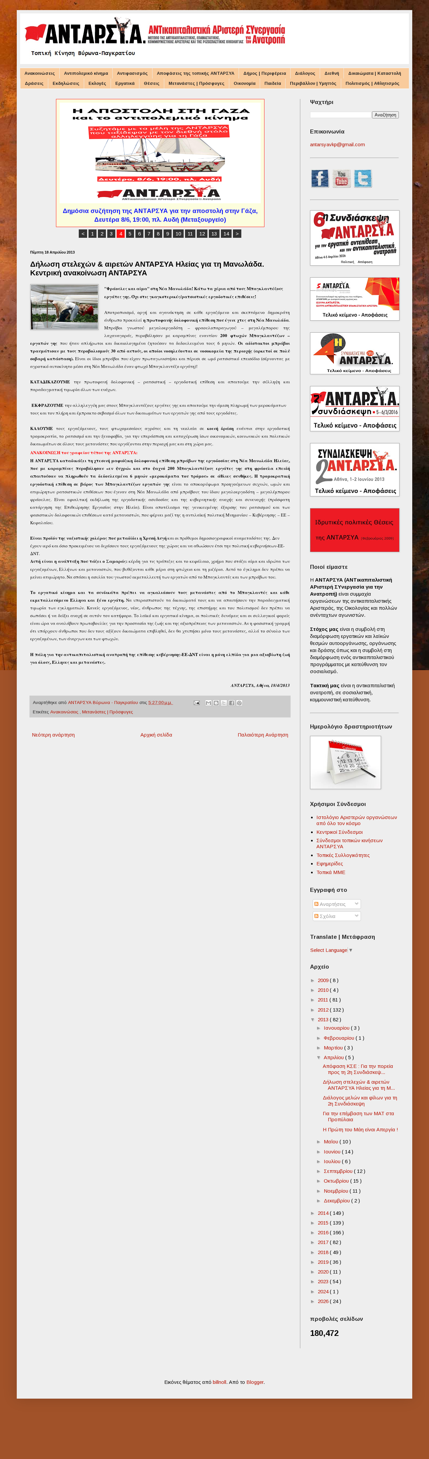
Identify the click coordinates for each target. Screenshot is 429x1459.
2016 (324, 1232)
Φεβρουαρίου (340, 1038)
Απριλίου (334, 1057)
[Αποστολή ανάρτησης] (196, 702)
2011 (323, 1000)
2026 (324, 1301)
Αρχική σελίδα (156, 735)
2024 (324, 1291)
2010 (324, 990)
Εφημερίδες (329, 863)
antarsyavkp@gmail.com (337, 144)
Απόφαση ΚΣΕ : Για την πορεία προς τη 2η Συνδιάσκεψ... (358, 1069)
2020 (324, 1272)
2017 (324, 1242)
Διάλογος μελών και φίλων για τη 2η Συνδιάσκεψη (360, 1100)
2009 (324, 980)
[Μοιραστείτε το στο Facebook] (231, 703)
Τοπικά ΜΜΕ (330, 872)
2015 (324, 1223)
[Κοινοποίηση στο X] (224, 703)
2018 (324, 1252)
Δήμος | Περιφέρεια (264, 73)
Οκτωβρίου (337, 1181)
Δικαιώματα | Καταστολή (374, 73)
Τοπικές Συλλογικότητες (343, 855)
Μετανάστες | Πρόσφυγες (197, 83)
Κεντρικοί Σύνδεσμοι (339, 832)
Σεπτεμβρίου (339, 1171)
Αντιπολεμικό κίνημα (86, 73)
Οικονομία (244, 83)
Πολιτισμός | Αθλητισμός (373, 83)
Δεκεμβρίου (337, 1200)
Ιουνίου (333, 1151)
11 (190, 233)
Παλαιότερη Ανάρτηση (263, 735)
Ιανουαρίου (337, 1028)
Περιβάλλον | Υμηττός (313, 83)
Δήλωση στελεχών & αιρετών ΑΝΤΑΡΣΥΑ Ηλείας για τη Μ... (359, 1085)
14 (226, 233)
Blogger (254, 1382)
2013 (324, 1019)
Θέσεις (152, 83)
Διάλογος (305, 73)
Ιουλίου (333, 1161)
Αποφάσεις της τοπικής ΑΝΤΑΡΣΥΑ (195, 73)
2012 (324, 1010)
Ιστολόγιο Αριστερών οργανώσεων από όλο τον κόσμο (356, 820)
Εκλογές (97, 83)
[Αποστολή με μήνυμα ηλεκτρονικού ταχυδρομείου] (208, 703)
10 (178, 233)
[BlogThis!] (216, 703)
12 (202, 233)
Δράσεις (34, 83)
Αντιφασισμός (132, 73)
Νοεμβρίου (337, 1191)
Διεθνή (331, 73)
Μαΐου (332, 1141)
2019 (324, 1262)
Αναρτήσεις (332, 904)
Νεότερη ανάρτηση (53, 735)
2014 (324, 1213)
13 (214, 233)
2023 (324, 1281)
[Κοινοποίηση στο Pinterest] (239, 703)
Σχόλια (326, 916)
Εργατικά (125, 83)
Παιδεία (272, 83)
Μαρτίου (334, 1047)
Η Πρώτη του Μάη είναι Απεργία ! (360, 1129)
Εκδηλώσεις (66, 83)
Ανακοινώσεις (39, 73)
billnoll (219, 1382)
